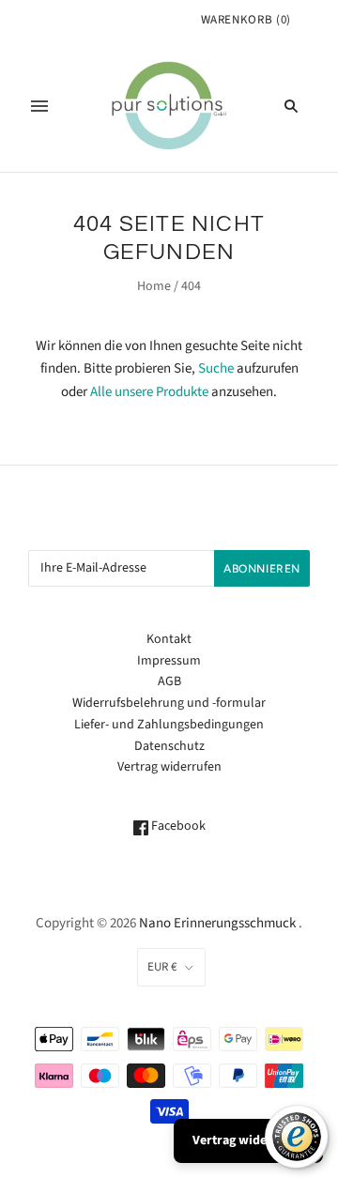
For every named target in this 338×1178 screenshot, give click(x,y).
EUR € (162, 966)
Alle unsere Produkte (149, 392)
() (246, 19)
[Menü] (39, 106)
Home (154, 286)
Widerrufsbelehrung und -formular (169, 703)
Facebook (177, 826)
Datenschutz (169, 746)
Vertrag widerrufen (169, 766)
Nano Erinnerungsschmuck (217, 923)
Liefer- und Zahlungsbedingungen (169, 724)
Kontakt (169, 639)
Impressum (169, 660)
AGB (169, 681)
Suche (216, 368)
